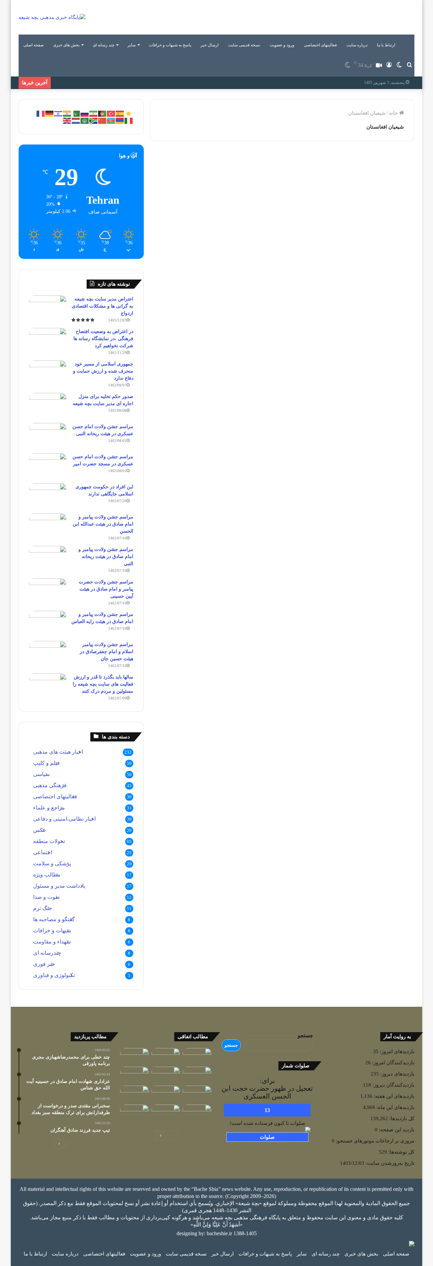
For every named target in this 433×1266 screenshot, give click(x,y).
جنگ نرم (42, 908)
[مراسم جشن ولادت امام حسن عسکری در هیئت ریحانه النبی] (47, 435)
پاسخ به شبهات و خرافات (170, 45)
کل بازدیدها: (401, 1118)
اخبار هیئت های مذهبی (58, 752)
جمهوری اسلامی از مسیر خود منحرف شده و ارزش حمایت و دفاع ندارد (103, 371)
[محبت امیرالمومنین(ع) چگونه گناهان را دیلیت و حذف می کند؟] (197, 1056)
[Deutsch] (49, 113)
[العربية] (85, 120)
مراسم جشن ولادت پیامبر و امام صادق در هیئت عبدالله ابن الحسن (103, 524)
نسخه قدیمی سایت (244, 45)
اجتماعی (42, 852)
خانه (394, 113)
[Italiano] (128, 120)
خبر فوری (44, 964)
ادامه (256, 294)
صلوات (267, 1137)
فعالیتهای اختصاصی (320, 45)
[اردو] (76, 113)
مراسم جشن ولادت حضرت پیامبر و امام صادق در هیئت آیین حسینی (106, 589)
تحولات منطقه (49, 841)
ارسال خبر (210, 45)
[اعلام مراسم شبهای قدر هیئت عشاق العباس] (197, 1115)
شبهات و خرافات (52, 930)
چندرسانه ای (47, 953)
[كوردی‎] (128, 113)
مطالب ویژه (47, 875)
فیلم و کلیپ (46, 763)
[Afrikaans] (93, 120)
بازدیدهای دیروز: (396, 1073)
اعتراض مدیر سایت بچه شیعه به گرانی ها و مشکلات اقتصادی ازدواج (102, 306)
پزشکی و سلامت (52, 863)
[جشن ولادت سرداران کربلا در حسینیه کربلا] (166, 1056)
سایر (132, 45)
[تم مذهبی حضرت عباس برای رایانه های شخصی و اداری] (134, 1113)
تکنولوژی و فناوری (54, 975)
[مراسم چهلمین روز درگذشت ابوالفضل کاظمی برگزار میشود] (134, 1056)
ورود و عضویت (282, 45)
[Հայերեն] (120, 120)
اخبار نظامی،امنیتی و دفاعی (64, 819)
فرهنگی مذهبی (50, 785)
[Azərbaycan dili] (111, 120)
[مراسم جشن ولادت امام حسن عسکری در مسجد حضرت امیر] (47, 466)
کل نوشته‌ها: (400, 1152)
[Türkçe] (111, 113)
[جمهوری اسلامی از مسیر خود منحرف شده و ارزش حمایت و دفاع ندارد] (47, 373)
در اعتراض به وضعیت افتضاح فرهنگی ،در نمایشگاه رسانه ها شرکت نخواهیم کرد (103, 338)
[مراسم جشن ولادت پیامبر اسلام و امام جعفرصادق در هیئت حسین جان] (47, 653)
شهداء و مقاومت (52, 942)
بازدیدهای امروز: (396, 1051)
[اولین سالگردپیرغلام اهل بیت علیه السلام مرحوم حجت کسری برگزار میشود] (134, 1094)
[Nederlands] (76, 120)
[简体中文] (102, 120)
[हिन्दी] (67, 113)
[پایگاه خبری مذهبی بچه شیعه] (52, 17)
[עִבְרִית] (58, 113)
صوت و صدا (46, 897)
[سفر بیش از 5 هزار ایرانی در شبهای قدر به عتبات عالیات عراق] (197, 1075)
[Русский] (85, 113)
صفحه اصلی (33, 45)
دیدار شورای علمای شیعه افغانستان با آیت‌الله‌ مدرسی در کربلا (356, 189)
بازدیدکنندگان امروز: (392, 1062)
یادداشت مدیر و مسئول (59, 886)
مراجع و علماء (49, 807)
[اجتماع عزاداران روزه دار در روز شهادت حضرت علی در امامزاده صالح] (134, 1075)
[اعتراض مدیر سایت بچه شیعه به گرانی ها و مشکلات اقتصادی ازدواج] (47, 308)
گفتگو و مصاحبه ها (54, 919)
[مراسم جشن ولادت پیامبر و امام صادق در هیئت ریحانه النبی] (47, 558)
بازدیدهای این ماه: (394, 1107)
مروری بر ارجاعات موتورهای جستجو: (374, 1140)
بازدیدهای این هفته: (393, 1096)
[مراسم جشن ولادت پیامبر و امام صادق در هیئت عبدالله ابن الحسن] (47, 526)
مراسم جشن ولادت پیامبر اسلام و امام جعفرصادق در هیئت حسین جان (106, 651)
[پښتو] (102, 113)
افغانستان (251, 165)
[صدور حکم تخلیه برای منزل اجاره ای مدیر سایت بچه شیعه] (47, 405)
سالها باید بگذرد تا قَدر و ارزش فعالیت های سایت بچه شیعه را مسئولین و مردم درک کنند (103, 684)
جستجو (305, 1035)
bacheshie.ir (219, 1233)
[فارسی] (93, 113)
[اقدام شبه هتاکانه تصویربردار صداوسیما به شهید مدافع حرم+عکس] (197, 1094)
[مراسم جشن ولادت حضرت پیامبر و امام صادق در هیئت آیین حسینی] (47, 591)
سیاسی (41, 774)
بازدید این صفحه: (396, 1129)
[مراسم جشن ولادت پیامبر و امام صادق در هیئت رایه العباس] (47, 623)
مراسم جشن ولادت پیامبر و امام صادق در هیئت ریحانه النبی (105, 556)
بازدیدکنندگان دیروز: (392, 1085)
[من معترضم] (166, 1075)
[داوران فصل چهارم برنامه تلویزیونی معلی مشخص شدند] (166, 1094)
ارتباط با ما (386, 45)
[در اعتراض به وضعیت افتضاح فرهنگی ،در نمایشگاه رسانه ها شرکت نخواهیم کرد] (47, 340)
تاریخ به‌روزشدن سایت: (389, 1163)
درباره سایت (356, 45)
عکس (39, 830)
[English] (67, 120)
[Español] (120, 113)
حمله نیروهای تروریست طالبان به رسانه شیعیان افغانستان (221, 189)
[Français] (41, 113)
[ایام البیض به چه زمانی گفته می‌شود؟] (166, 1113)
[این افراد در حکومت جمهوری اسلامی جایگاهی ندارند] (47, 496)
